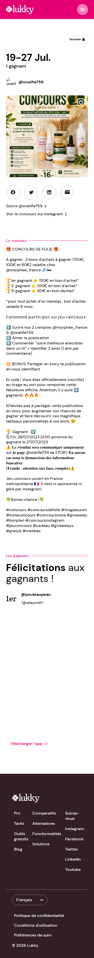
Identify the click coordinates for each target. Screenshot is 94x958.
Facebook (74, 839)
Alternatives (43, 823)
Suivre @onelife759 (27, 206)
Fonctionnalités (46, 833)
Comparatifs (44, 813)
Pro (17, 813)
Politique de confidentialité (39, 915)
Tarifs (19, 823)
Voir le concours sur (37, 214)
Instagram (74, 828)
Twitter (71, 849)
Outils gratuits (21, 836)
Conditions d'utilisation (35, 925)
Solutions (41, 844)
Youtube (73, 869)
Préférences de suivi (33, 935)
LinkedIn (73, 859)
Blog (18, 849)
